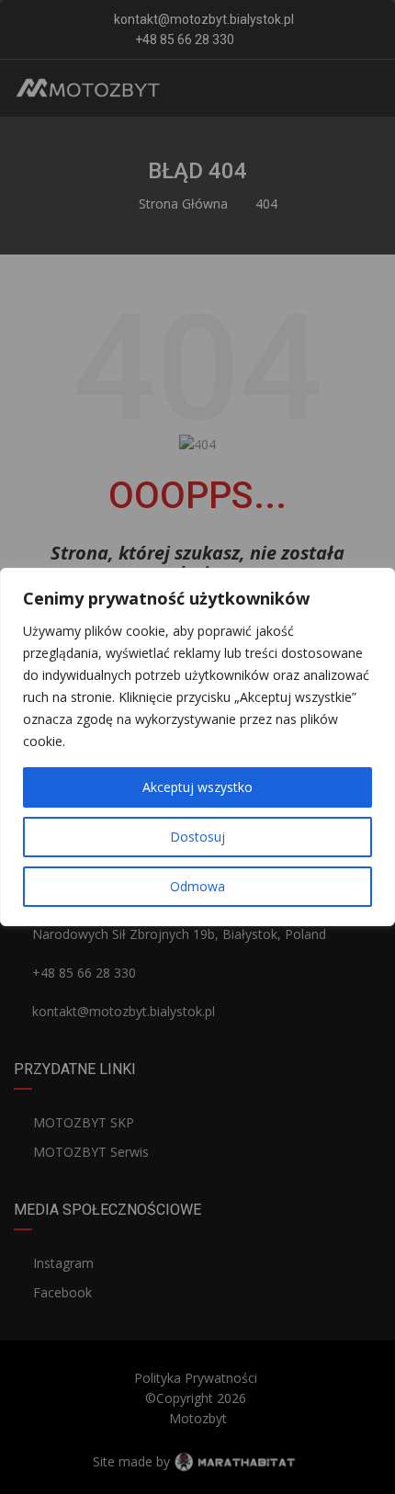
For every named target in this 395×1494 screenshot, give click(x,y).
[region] (197, 747)
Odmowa (197, 886)
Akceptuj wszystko (197, 787)
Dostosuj (197, 836)
